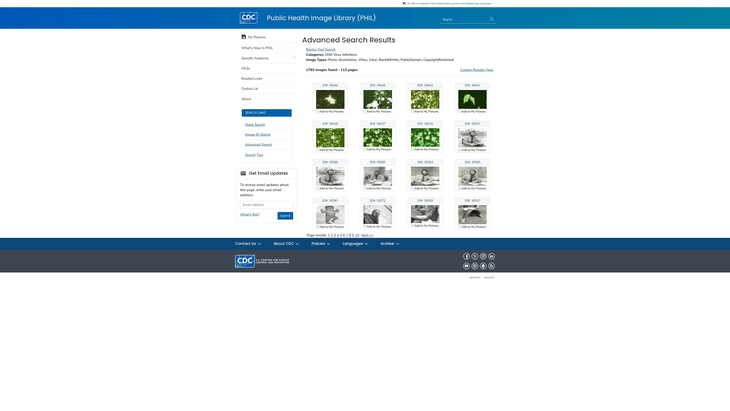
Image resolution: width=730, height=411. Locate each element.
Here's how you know (479, 3)
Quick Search (255, 124)
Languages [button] (353, 243)
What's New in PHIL (257, 48)
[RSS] (491, 266)
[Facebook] (466, 256)
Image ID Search (258, 134)
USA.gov (489, 277)
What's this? (249, 214)
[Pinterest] (475, 266)
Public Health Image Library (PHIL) (321, 18)
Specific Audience (255, 58)
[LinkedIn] (491, 256)
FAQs (245, 68)
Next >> (367, 235)
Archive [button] (388, 243)
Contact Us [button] (246, 243)
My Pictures (256, 37)
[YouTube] (466, 266)
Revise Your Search (321, 49)
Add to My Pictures (331, 111)
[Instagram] (483, 256)
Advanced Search (258, 144)
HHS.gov (475, 277)
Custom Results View (476, 70)
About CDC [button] (284, 243)
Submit (285, 215)
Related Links (252, 78)
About (246, 99)
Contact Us (249, 88)
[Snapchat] (483, 266)
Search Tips (254, 155)
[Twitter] (475, 256)
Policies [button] (319, 243)
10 (357, 235)
